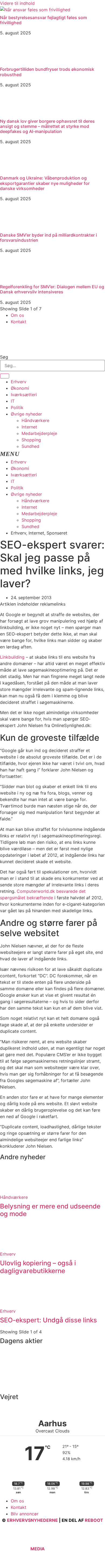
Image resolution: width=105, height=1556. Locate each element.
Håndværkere (35, 420)
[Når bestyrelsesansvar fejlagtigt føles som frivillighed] (35, 9)
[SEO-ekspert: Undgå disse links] (13, 1304)
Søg (4, 357)
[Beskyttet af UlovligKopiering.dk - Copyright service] (61, 1548)
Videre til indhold (17, 3)
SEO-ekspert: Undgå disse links (48, 1320)
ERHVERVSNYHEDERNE (32, 1520)
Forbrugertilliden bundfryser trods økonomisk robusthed (47, 71)
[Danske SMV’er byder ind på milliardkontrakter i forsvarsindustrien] (13, 227)
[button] (52, 454)
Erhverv (18, 381)
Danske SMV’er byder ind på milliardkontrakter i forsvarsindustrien (48, 237)
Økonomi (20, 388)
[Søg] (4, 376)
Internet (29, 427)
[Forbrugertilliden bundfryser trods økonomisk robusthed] (13, 61)
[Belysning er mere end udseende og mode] (13, 1190)
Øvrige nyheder (26, 414)
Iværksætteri (24, 394)
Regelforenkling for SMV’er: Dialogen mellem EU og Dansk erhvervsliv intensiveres (52, 289)
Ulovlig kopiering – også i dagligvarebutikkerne (38, 1267)
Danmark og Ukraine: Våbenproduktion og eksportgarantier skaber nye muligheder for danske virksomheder (45, 183)
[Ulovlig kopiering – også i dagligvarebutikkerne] (13, 1247)
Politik (17, 407)
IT (13, 401)
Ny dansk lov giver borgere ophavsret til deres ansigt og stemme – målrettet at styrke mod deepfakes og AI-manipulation (47, 126)
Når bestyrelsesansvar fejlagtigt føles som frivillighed (43, 20)
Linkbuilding (12, 657)
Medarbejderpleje (39, 433)
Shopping (31, 439)
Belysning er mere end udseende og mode (50, 1210)
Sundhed (30, 446)
